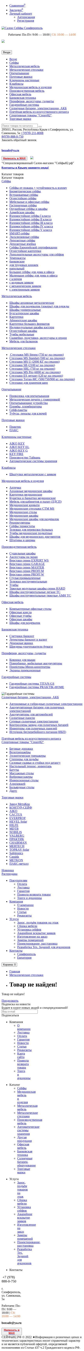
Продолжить (10, 1000)
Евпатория (24, 957)
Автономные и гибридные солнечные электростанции (45, 704)
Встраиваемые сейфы (23, 194)
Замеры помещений (30, 940)
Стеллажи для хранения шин (28, 382)
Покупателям (18, 880)
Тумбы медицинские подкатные (30, 533)
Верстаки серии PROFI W (26, 574)
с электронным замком (24, 289)
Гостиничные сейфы (23, 205)
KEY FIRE (16, 454)
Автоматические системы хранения (33, 461)
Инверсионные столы (23, 780)
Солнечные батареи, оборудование (26, 1162)
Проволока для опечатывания (29, 396)
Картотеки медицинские (25, 494)
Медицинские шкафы (23, 515)
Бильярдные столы (21, 787)
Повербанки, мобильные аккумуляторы (35, 663)
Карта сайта (21, 1055)
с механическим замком (25, 286)
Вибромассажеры (21, 776)
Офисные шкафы (20, 619)
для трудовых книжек (23, 265)
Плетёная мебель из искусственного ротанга (39, 111)
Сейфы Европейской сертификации (33, 247)
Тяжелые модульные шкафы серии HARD (37, 588)
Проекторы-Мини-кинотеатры (29, 666)
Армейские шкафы (22, 212)
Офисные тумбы (20, 615)
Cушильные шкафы (22, 553)
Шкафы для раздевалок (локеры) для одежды (39, 306)
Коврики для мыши (22, 659)
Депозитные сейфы (22, 240)
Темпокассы (17, 258)
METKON (16, 860)
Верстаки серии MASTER (26, 567)
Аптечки (15, 487)
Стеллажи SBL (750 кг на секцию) (32, 368)
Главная (14, 971)
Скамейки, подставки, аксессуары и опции (38, 338)
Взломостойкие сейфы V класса (30, 230)
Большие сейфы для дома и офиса (31, 272)
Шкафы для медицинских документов (34, 536)
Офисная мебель (20, 94)
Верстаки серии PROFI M (26, 571)
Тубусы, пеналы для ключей (28, 413)
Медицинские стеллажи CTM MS (31, 508)
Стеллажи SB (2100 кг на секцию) (32, 365)
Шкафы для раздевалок (24, 622)
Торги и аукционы (29, 898)
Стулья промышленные (25, 578)
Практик (15, 426)
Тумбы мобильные (21, 334)
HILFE (13, 825)
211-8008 (32, 133)
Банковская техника (22, 97)
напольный (16, 268)
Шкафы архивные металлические (31, 302)
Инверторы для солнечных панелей (33, 728)
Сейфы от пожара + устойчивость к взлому (38, 187)
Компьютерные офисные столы (30, 608)
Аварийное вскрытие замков (36, 933)
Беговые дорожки (21, 748)
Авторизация (26, 17)
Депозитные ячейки (22, 244)
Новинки (8, 870)
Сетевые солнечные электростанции (33, 721)
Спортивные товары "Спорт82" (30, 115)
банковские (17, 261)
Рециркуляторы (19, 522)
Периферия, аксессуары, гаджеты (31, 101)
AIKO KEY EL (19, 447)
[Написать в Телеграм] (32, 158)
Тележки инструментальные (28, 581)
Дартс (13, 790)
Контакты (15, 950)
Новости (23, 908)
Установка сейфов (29, 929)
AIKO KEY (17, 443)
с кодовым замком (21, 282)
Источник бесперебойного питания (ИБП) (37, 732)
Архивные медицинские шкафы (30, 491)
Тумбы (13, 585)
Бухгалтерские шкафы (24, 313)
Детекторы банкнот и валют (28, 639)
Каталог (13, 177)
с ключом (15, 279)
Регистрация (25, 20)
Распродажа (9, 873)
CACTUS (15, 814)
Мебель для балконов (23, 341)
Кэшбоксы (16, 83)
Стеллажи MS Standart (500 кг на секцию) (37, 358)
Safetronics (16, 853)
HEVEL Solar (18, 821)
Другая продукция (24, 1139)
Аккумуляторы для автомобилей (31, 714)
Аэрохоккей (17, 783)
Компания (16, 901)
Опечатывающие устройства (28, 403)
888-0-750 (12, 136)
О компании (25, 905)
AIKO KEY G (18, 450)
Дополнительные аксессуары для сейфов (36, 254)
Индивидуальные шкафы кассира (31, 327)
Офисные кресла (20, 612)
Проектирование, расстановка (37, 943)
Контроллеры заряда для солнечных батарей (38, 725)
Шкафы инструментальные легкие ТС (34, 592)
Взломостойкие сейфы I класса (30, 216)
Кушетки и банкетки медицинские (32, 498)
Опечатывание (19, 73)
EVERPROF (17, 818)
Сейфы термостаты (22, 526)
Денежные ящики (21, 643)
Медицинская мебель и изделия (30, 87)
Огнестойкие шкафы (23, 330)
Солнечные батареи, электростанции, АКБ (38, 108)
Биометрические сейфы (25, 191)
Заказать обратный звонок (19, 140)
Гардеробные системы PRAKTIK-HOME (36, 687)
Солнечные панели (22, 718)
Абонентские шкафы (23, 320)
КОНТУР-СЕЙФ (20, 807)
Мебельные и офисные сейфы (29, 201)
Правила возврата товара (34, 894)
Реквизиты (24, 915)
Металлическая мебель (24, 66)
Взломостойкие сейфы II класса (30, 219)
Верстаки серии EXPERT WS (29, 560)
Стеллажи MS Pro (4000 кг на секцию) (35, 372)
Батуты (14, 769)
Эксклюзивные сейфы (24, 237)
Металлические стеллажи (26, 69)
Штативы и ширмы (22, 540)
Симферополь (26, 954)
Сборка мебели (27, 926)
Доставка (23, 887)
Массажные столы (21, 773)
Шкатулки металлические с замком (32, 474)
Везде (13, 59)
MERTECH (16, 846)
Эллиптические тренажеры (27, 755)
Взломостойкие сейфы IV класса (31, 226)
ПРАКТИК (16, 839)
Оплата (22, 884)
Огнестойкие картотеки (25, 251)
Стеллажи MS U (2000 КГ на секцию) (34, 361)
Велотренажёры (20, 752)
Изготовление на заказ (32, 936)
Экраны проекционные (25, 670)
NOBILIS (15, 832)
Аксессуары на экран (23, 557)
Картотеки (16, 316)
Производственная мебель (26, 90)
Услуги (14, 919)
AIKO (13, 811)
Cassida (14, 856)
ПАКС (13, 430)
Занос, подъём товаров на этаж (37, 922)
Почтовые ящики (20, 76)
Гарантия (23, 891)
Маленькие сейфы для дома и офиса (33, 275)
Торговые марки (20, 118)
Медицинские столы (23, 512)
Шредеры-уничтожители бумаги (31, 646)
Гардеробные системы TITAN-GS (31, 683)
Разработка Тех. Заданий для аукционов (43, 947)
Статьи (22, 912)
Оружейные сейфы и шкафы (28, 208)
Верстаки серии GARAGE (27, 564)
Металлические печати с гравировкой (34, 399)
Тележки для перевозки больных (31, 529)
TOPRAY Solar (19, 849)
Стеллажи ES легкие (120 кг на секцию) (36, 375)
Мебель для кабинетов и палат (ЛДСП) (35, 501)
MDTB (14, 828)
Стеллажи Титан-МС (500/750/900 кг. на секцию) (42, 379)
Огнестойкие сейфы (22, 198)
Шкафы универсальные (25, 309)
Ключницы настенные (24, 80)
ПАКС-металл (19, 863)
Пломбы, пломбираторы (25, 406)
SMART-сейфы (19, 233)
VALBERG (16, 835)
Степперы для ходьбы (23, 759)
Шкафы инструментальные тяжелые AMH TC (40, 595)
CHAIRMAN (18, 842)
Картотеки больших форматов (29, 323)
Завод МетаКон (19, 804)
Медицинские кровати (24, 505)
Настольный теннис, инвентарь (30, 766)
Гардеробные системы (24, 104)
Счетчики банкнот (21, 636)
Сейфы (14, 62)
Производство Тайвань (24, 457)
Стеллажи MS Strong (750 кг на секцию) (36, 354)
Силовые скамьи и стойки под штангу (35, 762)
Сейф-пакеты (18, 410)
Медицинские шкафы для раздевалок (34, 519)
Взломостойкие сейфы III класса (31, 223)
